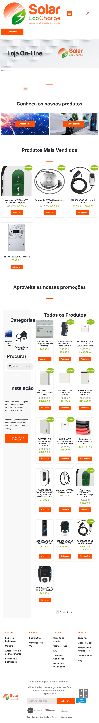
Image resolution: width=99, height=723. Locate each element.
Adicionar (17, 212)
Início (3, 70)
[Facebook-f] (81, 691)
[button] (69, 13)
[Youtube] (81, 695)
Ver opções (82, 212)
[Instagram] (86, 691)
